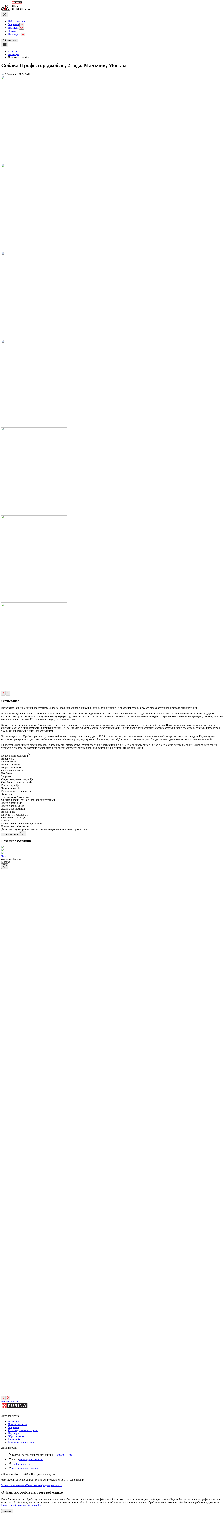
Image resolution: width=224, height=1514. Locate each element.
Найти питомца (16, 21)
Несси (4, 1248)
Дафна (5, 973)
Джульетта (7, 1340)
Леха (4, 1088)
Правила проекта (17, 1424)
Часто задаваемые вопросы (23, 1430)
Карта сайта (14, 1439)
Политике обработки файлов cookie (21, 1505)
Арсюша (6, 1271)
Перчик (5, 1019)
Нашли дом (14, 34)
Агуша (5, 928)
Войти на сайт (10, 40)
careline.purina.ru (21, 1464)
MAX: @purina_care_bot (25, 1468)
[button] (112, 754)
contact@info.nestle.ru (31, 1459)
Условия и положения (13, 1485)
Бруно (4, 1386)
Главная (12, 51)
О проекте (13, 24)
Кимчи (5, 1111)
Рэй (3, 1042)
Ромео (4, 1317)
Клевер (5, 1157)
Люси (4, 1203)
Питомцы (13, 54)
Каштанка (6, 1225)
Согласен (7, 1511)
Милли (5, 1363)
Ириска (5, 951)
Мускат (5, 905)
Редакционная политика (21, 1442)
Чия (3, 856)
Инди (4, 1294)
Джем (4, 996)
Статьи (12, 31)
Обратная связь (16, 1436)
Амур (4, 882)
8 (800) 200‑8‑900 (62, 1454)
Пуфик (5, 1065)
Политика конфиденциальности (44, 1485)
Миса (4, 1180)
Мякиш (5, 1134)
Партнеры (13, 27)
